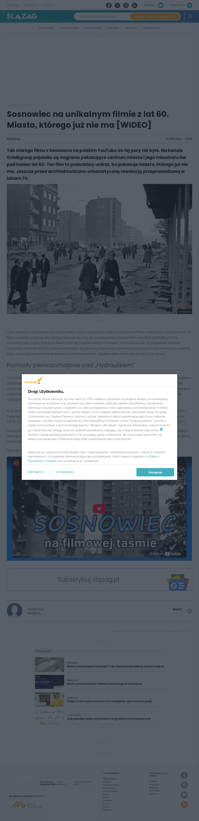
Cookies (51, 460)
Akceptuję (155, 472)
